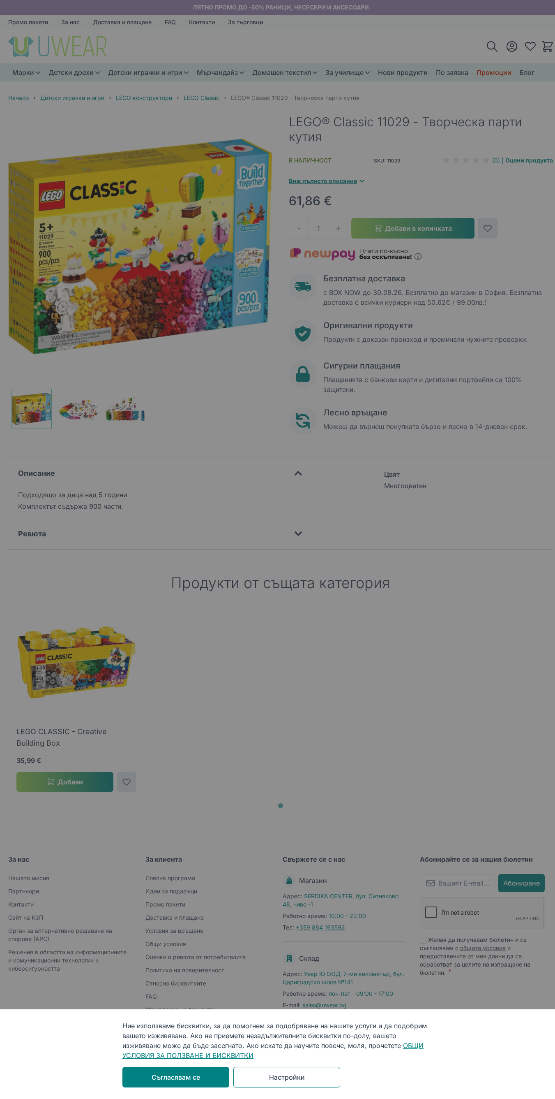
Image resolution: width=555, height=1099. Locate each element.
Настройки (287, 1077)
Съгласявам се (176, 1077)
